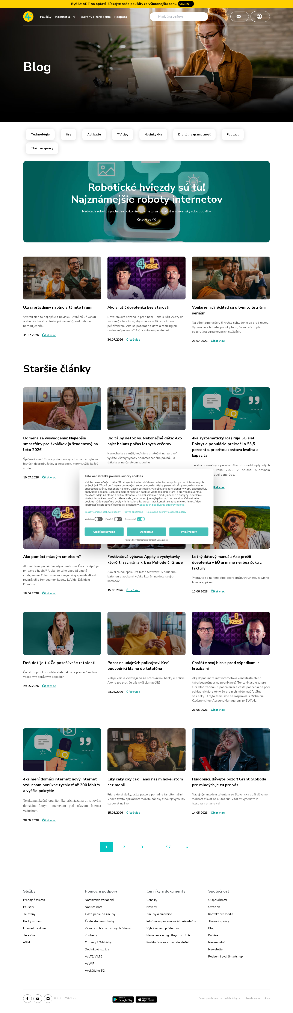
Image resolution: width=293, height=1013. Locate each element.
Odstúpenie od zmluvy (100, 914)
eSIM (26, 942)
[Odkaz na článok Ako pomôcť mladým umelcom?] (62, 527)
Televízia (29, 935)
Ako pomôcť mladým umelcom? (52, 556)
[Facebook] (27, 999)
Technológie (40, 134)
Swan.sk (214, 907)
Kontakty (91, 935)
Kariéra (213, 935)
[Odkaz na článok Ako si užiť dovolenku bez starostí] (146, 278)
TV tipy (122, 134)
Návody (151, 907)
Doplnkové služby (97, 949)
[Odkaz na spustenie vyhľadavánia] (154, 16)
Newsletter (216, 949)
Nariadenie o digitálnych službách (169, 935)
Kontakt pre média (220, 914)
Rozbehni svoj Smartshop (225, 956)
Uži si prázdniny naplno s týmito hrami (57, 307)
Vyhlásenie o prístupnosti (163, 928)
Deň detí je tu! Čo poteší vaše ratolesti (59, 662)
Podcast (233, 134)
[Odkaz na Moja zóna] (260, 16)
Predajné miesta (34, 900)
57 (168, 847)
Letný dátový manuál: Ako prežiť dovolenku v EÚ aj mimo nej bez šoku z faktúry (227, 562)
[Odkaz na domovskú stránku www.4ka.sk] (28, 16)
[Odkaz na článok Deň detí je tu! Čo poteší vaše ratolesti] (62, 633)
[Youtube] (37, 999)
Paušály (45, 17)
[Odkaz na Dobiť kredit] (239, 16)
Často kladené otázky (100, 921)
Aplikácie (94, 134)
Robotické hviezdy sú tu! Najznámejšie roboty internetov (146, 193)
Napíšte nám (93, 907)
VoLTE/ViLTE (93, 956)
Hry (68, 134)
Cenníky (151, 900)
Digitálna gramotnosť (194, 134)
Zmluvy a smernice (159, 914)
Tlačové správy (42, 148)
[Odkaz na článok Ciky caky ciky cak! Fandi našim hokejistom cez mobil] (146, 749)
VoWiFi (90, 964)
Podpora (120, 17)
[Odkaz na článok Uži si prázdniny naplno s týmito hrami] (62, 278)
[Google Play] (123, 999)
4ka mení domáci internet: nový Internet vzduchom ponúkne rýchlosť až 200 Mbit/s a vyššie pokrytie (61, 785)
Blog (211, 928)
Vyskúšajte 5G (95, 971)
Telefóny (29, 914)
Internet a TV (65, 17)
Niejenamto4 (216, 942)
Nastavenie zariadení (99, 900)
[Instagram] (48, 999)
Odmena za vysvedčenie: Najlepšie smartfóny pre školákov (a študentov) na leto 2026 (60, 444)
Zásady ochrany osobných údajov (108, 928)
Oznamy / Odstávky (98, 942)
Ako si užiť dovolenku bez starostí (138, 307)
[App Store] (146, 999)
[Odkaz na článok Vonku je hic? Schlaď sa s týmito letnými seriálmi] (231, 278)
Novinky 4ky (153, 134)
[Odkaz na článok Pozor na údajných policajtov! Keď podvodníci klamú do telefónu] (146, 633)
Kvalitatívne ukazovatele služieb (168, 942)
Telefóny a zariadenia (95, 17)
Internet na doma (35, 928)
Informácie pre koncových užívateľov (171, 921)
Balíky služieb (32, 921)
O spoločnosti (217, 900)
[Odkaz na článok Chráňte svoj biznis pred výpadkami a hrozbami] (231, 633)
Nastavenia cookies (258, 998)
